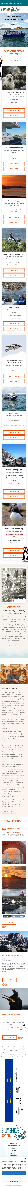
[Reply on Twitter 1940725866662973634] (8, 1030)
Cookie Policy (9, 1185)
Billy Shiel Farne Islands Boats (14, 959)
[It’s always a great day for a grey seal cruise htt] (14, 901)
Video (5, 971)
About (14, 1148)
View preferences (14, 1181)
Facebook (14, 1156)
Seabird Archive (14, 1146)
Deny (14, 1177)
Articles (14, 1153)
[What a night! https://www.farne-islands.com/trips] (14, 852)
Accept (14, 1173)
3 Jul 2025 (10, 1024)
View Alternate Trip (14, 540)
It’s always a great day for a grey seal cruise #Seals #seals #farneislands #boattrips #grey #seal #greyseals (14, 966)
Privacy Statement (17, 1185)
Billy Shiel (11, 1022)
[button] (25, 1158)
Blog (14, 1151)
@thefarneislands (20, 1022)
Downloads (14, 1143)
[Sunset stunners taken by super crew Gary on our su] (14, 877)
